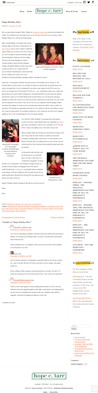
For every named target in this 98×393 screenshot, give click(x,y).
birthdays (27, 206)
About (22, 11)
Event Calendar (80, 337)
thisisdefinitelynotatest (22, 280)
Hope (16, 254)
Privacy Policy (54, 392)
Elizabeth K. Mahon (21, 227)
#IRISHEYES (78, 276)
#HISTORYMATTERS (82, 298)
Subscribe (10, 2)
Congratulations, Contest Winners (13, 217)
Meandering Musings (14, 204)
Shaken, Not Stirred (57, 217)
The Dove (37, 208)
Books (29, 11)
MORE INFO (77, 69)
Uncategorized (36, 204)
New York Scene (26, 204)
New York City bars (12, 208)
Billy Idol (59, 122)
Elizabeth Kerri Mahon (38, 206)
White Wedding (20, 211)
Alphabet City (12, 206)
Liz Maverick (19, 169)
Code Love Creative (37, 388)
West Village (10, 211)
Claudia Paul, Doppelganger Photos (63, 388)
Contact (84, 11)
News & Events (72, 11)
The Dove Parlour (47, 208)
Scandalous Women (26, 208)
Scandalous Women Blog (40, 32)
